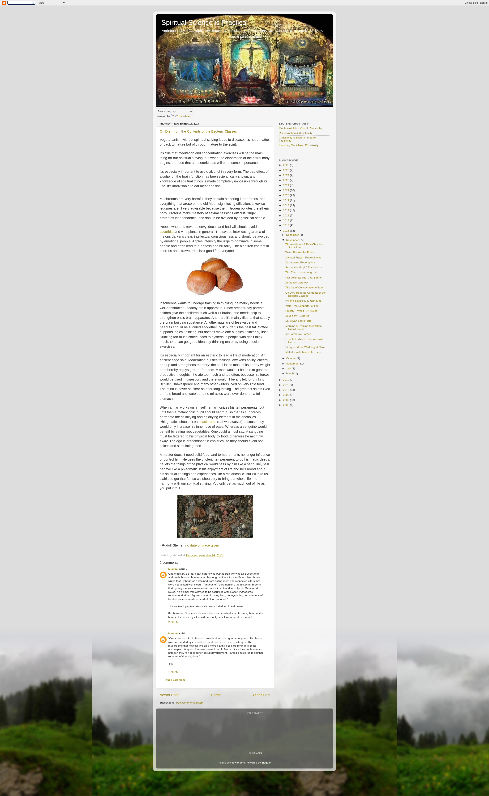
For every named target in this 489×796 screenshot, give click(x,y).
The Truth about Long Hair (301, 272)
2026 (286, 165)
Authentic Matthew (296, 282)
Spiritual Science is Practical (204, 22)
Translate (184, 116)
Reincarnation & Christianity (295, 133)
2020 (286, 195)
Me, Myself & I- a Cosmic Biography (300, 128)
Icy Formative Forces (298, 334)
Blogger (266, 762)
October (291, 358)
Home (216, 695)
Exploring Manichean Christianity (298, 145)
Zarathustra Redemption (300, 262)
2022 (286, 185)
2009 (286, 395)
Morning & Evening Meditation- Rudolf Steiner (304, 327)
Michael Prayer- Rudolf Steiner (303, 257)
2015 (286, 220)
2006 (286, 405)
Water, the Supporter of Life (302, 305)
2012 (286, 379)
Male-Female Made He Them (303, 352)
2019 (286, 200)
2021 (286, 190)
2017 (286, 210)
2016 (286, 215)
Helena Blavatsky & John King (303, 300)
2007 (286, 400)
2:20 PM (173, 622)
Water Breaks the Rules (299, 252)
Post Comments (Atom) (190, 702)
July (289, 368)
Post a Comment (174, 679)
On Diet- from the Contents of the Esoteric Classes (198, 131)
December (293, 234)
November (293, 240)
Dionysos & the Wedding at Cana (305, 347)
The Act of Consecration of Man (304, 287)
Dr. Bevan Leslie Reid (298, 320)
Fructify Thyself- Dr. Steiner (301, 310)
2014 (286, 225)
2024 (286, 175)
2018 (286, 205)
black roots (208, 422)
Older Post (261, 695)
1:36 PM (173, 672)
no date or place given (202, 545)
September (293, 363)
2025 (286, 170)
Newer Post (169, 695)
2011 (286, 385)
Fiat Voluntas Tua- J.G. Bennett (304, 277)
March (290, 373)
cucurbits (166, 232)
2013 (286, 230)
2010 (286, 390)
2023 (286, 180)
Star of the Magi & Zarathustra (303, 267)
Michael (173, 569)
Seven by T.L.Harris (297, 315)
